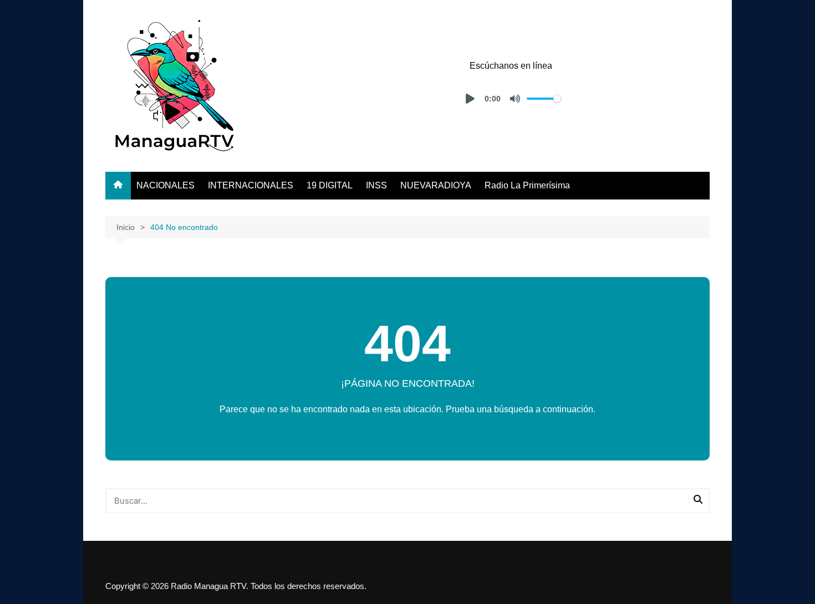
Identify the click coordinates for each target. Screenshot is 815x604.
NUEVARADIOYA (435, 185)
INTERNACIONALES (250, 185)
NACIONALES (165, 185)
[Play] (470, 99)
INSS (376, 185)
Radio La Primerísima (527, 185)
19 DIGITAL (330, 185)
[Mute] (515, 99)
